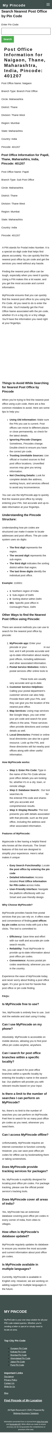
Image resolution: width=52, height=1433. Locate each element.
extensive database (34, 794)
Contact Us (9, 1383)
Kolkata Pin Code (18, 1352)
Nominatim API (15, 1424)
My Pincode (14, 5)
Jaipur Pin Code (17, 1361)
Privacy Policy (10, 1380)
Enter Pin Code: (10, 24)
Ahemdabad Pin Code (20, 1358)
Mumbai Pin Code (18, 1355)
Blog (6, 1393)
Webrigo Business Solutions (26, 1413)
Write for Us (9, 1386)
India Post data (42, 1422)
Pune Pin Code (17, 1365)
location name (35, 647)
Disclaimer (9, 1376)
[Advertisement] (26, 355)
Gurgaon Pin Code (18, 1348)
